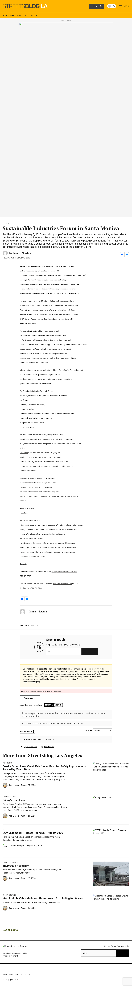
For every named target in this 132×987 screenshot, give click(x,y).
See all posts (10, 929)
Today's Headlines (10, 797)
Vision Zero (8, 763)
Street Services (9, 895)
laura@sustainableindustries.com (64, 572)
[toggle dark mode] (111, 6)
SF (32, 15)
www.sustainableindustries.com (35, 556)
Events (6, 223)
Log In (94, 6)
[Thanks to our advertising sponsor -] (66, 119)
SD (37, 15)
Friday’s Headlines (14, 800)
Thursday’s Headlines (16, 865)
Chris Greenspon (17, 845)
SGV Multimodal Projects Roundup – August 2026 (33, 832)
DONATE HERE (8, 15)
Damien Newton (22, 253)
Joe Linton (14, 785)
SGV (4, 829)
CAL (25, 15)
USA (19, 15)
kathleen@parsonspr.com (62, 584)
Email (50, 652)
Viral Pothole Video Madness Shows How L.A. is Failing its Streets (43, 898)
